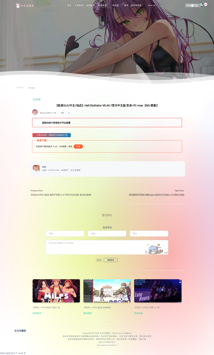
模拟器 (115, 5)
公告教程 (79, 5)
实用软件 (90, 5)
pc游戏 (36, 99)
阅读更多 (37, 313)
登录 (189, 5)
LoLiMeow (126, 333)
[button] (99, 260)
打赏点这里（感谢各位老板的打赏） (53, 135)
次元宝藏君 (105, 333)
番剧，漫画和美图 (133, 5)
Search (151, 5)
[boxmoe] (25, 5)
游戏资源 (102, 5)
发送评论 (110, 260)
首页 (69, 5)
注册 (196, 5)
